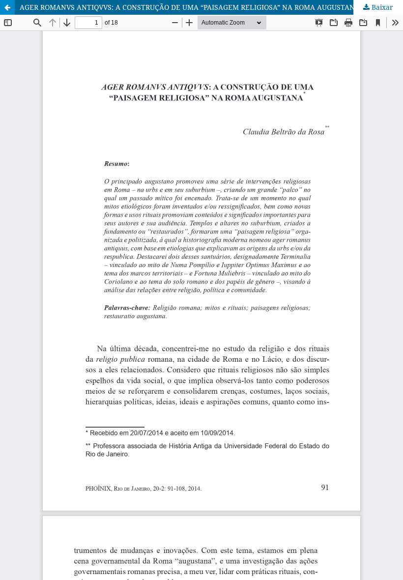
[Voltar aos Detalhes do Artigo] (7, 7)
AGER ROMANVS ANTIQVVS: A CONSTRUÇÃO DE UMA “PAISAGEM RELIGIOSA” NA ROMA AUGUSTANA (190, 7)
